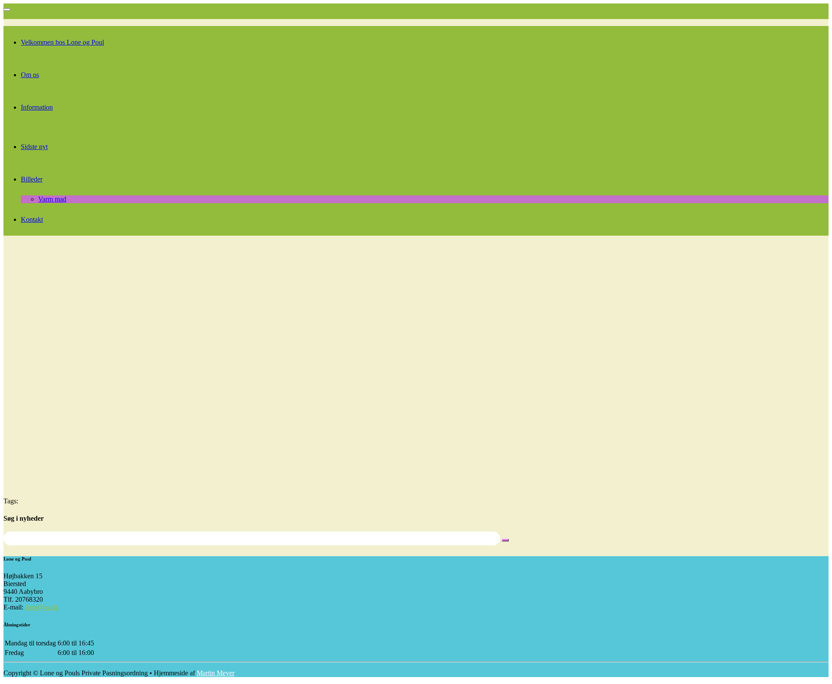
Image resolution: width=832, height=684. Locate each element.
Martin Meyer (215, 673)
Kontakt (32, 219)
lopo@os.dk (41, 607)
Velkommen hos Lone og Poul (62, 42)
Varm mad (52, 199)
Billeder (31, 179)
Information (37, 107)
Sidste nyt (34, 146)
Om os (30, 74)
